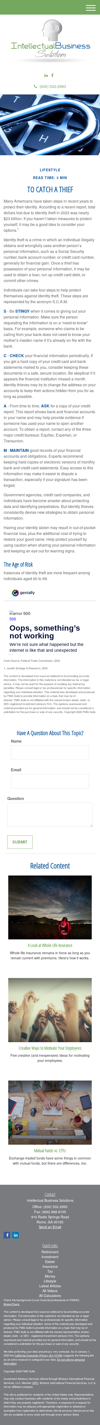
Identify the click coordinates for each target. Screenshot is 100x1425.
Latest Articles (50, 1285)
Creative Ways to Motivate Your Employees (50, 1048)
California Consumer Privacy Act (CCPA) (39, 1355)
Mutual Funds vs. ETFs (50, 1150)
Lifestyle (50, 1281)
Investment (50, 1256)
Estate (50, 1261)
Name (16, 741)
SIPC (35, 1383)
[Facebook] (52, 75)
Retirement (50, 1251)
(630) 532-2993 (53, 86)
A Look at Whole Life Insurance (50, 945)
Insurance (50, 1266)
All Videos (50, 1290)
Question (15, 798)
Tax (50, 1271)
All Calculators (50, 1295)
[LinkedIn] (46, 75)
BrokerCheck (11, 1304)
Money (50, 1276)
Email (16, 770)
